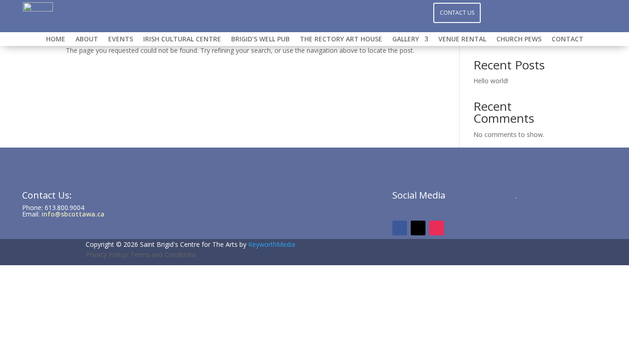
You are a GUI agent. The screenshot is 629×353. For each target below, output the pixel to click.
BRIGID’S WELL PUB (260, 39)
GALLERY (405, 39)
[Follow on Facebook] (296, 12)
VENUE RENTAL (462, 39)
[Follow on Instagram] (314, 12)
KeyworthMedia (271, 244)
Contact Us (457, 13)
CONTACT (567, 39)
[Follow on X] (333, 12)
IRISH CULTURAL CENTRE (182, 39)
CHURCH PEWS (519, 39)
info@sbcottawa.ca (73, 214)
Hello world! (490, 80)
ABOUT (87, 39)
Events (120, 39)
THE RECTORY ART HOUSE (341, 39)
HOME (55, 39)
